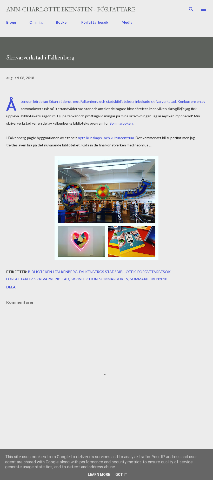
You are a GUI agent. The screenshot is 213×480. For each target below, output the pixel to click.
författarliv (19, 279)
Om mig (36, 22)
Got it (121, 474)
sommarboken (113, 279)
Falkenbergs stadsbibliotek (107, 271)
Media (127, 22)
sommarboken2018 (148, 279)
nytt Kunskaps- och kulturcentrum (106, 138)
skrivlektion (84, 279)
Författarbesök (94, 22)
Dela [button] (11, 287)
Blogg (11, 22)
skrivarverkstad (51, 279)
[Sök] (191, 9)
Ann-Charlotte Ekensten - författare (70, 9)
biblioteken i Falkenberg (53, 271)
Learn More (99, 474)
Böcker (62, 22)
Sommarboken (121, 123)
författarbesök (154, 271)
